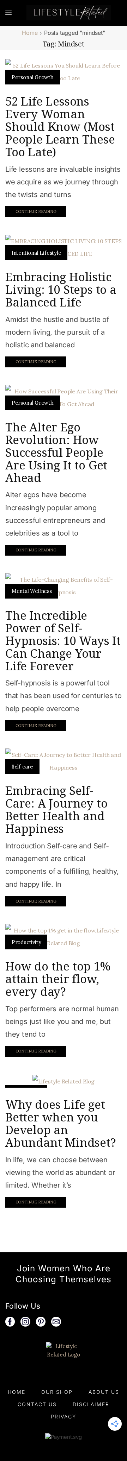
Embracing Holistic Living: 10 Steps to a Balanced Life (60, 289)
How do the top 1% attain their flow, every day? (57, 978)
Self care (22, 766)
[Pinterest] (41, 1322)
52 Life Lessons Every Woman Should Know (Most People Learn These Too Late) (60, 126)
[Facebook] (10, 1322)
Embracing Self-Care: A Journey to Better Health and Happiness (56, 809)
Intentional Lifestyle (36, 252)
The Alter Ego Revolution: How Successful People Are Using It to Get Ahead (56, 452)
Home (29, 32)
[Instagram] (25, 1322)
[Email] (56, 1322)
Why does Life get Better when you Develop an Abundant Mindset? (60, 1123)
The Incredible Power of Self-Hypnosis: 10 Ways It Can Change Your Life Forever (63, 640)
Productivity (26, 942)
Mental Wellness (32, 591)
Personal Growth (33, 77)
